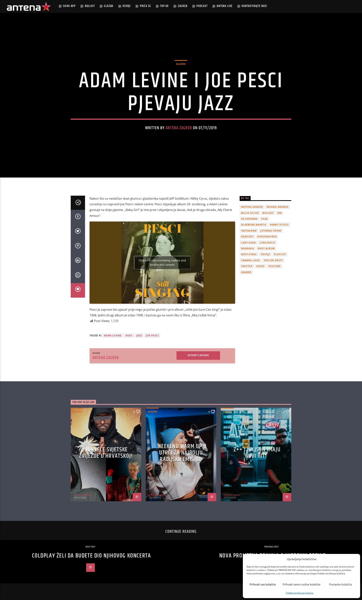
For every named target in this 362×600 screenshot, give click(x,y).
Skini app (69, 6)
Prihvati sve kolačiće (263, 584)
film (264, 218)
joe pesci (152, 335)
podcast (201, 6)
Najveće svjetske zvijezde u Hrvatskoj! (106, 453)
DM (280, 213)
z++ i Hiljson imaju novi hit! (257, 453)
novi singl (249, 254)
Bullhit (90, 6)
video (260, 266)
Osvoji (127, 6)
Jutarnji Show (270, 230)
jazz (139, 335)
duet (129, 335)
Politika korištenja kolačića (299, 593)
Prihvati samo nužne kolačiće (301, 584)
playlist (280, 254)
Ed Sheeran (249, 218)
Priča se (145, 6)
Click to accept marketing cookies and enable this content (162, 262)
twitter (246, 266)
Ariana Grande (277, 206)
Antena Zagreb (179, 128)
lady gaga (248, 242)
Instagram (249, 230)
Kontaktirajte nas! (254, 6)
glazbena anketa (253, 224)
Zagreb (182, 6)
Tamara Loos (250, 260)
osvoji (265, 254)
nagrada (247, 248)
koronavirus (267, 236)
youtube (274, 266)
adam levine (113, 335)
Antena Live (224, 6)
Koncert (247, 236)
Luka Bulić (267, 242)
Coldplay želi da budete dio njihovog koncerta (91, 555)
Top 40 (164, 6)
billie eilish (250, 213)
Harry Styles (279, 224)
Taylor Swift (273, 260)
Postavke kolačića (340, 584)
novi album (266, 248)
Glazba (108, 6)
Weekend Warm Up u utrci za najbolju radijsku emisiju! (181, 453)
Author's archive (198, 355)
